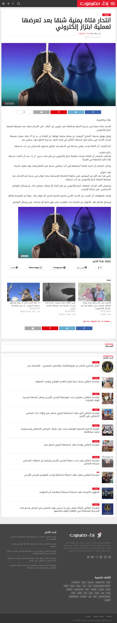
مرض (90, 593)
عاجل (108, 582)
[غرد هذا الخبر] (76, 111)
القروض (107, 600)
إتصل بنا (88, 616)
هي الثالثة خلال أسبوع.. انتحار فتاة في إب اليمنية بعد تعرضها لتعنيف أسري (60, 305)
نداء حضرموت (95, 321)
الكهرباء (93, 589)
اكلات (73, 593)
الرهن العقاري (73, 596)
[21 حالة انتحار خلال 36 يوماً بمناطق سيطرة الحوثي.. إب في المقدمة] (23, 292)
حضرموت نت (105, 321)
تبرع (90, 596)
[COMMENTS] (24, 111)
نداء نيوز (86, 321)
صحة (87, 589)
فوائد (79, 593)
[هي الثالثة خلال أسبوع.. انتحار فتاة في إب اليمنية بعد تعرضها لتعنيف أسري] (59, 292)
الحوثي (101, 589)
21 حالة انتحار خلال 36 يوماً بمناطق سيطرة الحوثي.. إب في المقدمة (25, 304)
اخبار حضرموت (79, 589)
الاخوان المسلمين (104, 596)
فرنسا (72, 585)
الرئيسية (109, 616)
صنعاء (97, 593)
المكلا (66, 585)
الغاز (95, 596)
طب (102, 593)
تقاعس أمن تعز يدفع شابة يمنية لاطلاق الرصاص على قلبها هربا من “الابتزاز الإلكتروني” (96, 305)
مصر (84, 585)
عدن (89, 585)
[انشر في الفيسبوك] (93, 111)
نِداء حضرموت (84, 33)
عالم (85, 593)
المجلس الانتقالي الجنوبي (102, 585)
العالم (108, 589)
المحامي (83, 596)
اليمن (83, 582)
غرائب (108, 593)
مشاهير (69, 589)
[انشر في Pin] (59, 111)
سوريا (78, 585)
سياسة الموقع (99, 616)
